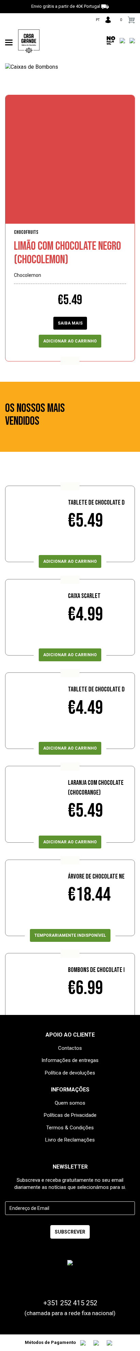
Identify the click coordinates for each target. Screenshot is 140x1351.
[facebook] (8, 21)
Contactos (70, 1048)
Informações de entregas (70, 1060)
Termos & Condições (70, 1128)
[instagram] (18, 21)
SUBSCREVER (70, 1232)
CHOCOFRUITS (26, 232)
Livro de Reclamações (70, 1140)
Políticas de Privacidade (70, 1115)
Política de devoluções (70, 1073)
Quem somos (70, 1103)
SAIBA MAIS (70, 323)
